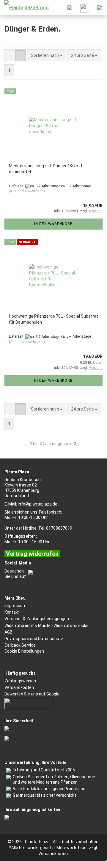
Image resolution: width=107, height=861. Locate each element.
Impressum (15, 605)
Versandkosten (19, 687)
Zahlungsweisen (20, 680)
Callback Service (20, 645)
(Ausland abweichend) (27, 191)
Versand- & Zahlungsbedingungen (36, 618)
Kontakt (12, 612)
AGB (8, 632)
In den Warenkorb (53, 224)
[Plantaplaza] (24, 7)
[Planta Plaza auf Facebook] (30, 571)
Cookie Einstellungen (24, 651)
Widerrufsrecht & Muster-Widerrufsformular (46, 625)
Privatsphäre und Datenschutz (33, 638)
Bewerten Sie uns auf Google (31, 694)
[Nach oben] (91, 852)
